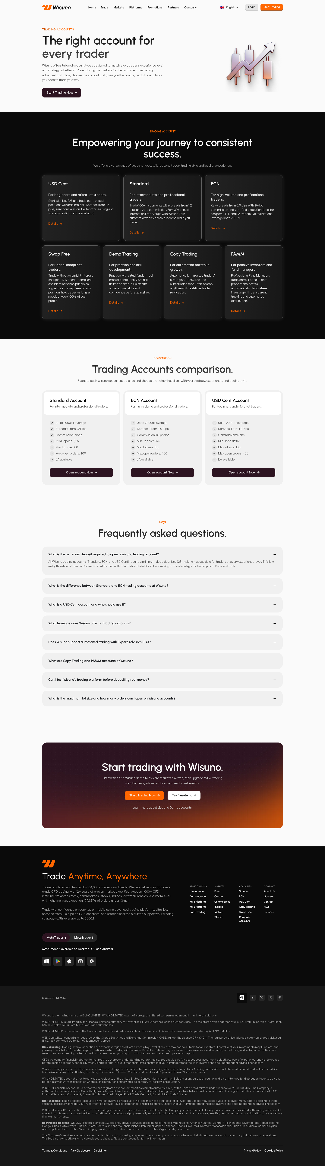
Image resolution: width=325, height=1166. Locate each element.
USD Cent (244, 901)
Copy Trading (197, 912)
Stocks (218, 917)
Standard (244, 891)
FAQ (266, 906)
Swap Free (245, 912)
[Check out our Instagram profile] (271, 998)
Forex (217, 891)
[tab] (56, 937)
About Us (269, 891)
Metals (218, 912)
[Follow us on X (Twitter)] (262, 998)
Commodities (222, 901)
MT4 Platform (198, 901)
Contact (268, 901)
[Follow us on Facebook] (253, 998)
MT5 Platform (198, 906)
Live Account (197, 891)
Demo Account (198, 896)
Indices (218, 906)
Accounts (245, 886)
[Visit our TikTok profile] (280, 998)
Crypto (218, 896)
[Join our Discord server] (242, 998)
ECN (241, 896)
